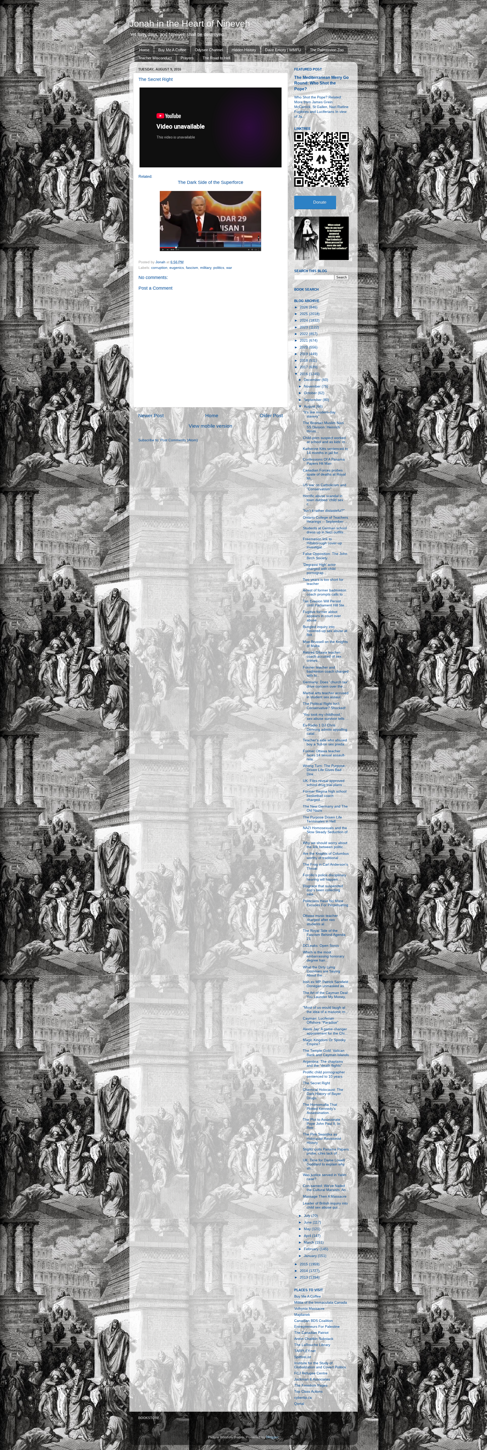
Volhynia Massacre (309, 1309)
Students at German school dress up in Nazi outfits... (325, 530)
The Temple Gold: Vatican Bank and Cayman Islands (326, 1053)
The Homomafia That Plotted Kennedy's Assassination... (320, 1109)
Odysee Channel (209, 50)
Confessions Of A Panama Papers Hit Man (324, 461)
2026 (304, 307)
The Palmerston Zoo (327, 50)
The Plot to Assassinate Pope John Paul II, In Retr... (321, 1124)
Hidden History (244, 50)
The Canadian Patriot (311, 1333)
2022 (304, 334)
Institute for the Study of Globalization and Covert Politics (320, 1365)
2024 (304, 320)
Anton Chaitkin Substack (313, 1339)
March (309, 1242)
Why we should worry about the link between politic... (325, 845)
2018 (304, 360)
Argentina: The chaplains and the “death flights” (323, 1064)
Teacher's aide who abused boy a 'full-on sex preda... (325, 742)
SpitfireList (302, 1357)
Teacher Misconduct (155, 58)
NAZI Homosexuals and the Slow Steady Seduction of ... (325, 832)
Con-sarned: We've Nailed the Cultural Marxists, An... (326, 1188)
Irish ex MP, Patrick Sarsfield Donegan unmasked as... (325, 984)
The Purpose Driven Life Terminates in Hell (322, 819)
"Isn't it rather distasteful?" (324, 511)
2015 (304, 1264)
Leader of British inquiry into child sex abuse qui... (325, 1205)
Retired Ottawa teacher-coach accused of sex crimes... (322, 656)
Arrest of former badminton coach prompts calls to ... (325, 592)
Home (144, 50)
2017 (304, 367)
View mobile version (210, 426)
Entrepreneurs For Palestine (317, 1327)
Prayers (187, 58)
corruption (159, 268)
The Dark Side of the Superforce (210, 182)
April (308, 1236)
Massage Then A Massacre (324, 1196)
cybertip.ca (303, 1398)
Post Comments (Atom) (179, 440)
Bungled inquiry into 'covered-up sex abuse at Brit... (325, 631)
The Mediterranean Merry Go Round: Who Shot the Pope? (321, 83)
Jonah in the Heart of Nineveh (189, 23)
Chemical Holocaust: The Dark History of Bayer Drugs (323, 1094)
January (311, 1256)
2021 (304, 340)
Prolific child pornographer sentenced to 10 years (324, 1074)
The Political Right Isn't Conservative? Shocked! (324, 706)
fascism (192, 268)
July (307, 1216)
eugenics (176, 268)
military (205, 268)
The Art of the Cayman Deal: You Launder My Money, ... (326, 997)
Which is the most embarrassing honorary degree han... (323, 956)
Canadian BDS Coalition (313, 1321)
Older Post (271, 415)
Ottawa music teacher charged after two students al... (320, 920)
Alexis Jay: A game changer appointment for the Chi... (325, 1031)
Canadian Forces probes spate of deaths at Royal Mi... (324, 474)
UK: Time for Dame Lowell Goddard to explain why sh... (324, 1164)
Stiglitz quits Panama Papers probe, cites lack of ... (326, 1151)
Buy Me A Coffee (172, 50)
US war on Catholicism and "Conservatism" (324, 487)
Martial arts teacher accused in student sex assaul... (326, 695)
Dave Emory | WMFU (283, 50)
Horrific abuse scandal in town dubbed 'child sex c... (323, 500)
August (310, 406)
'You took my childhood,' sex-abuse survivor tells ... (326, 717)
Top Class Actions (308, 1391)
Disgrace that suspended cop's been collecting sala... (323, 890)
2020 (304, 347)
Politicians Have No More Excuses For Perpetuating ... (325, 905)
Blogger (272, 1437)
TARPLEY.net (305, 1351)
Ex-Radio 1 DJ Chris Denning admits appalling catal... (325, 729)
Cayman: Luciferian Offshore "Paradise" (320, 1020)
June (308, 1222)
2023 (304, 327)
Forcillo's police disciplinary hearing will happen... (324, 877)
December (313, 380)
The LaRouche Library (312, 1345)
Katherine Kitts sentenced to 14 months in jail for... (325, 451)
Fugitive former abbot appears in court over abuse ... (322, 616)
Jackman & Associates (312, 1379)
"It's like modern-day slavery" (319, 414)
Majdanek (302, 1315)
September (313, 400)
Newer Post (151, 415)
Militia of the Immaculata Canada (320, 1302)
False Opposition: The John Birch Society (325, 556)
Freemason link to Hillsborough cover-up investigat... (322, 543)
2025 (304, 314)
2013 (304, 1277)
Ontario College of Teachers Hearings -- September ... (325, 519)
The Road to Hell (216, 58)
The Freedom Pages (310, 1385)
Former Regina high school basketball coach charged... (324, 795)
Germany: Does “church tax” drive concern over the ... (326, 684)
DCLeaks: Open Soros (321, 946)
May (308, 1229)
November (313, 386)
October (311, 393)
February (312, 1249)
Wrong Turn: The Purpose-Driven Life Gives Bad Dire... (324, 770)
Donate (319, 202)
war (229, 268)
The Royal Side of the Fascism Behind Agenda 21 (324, 935)
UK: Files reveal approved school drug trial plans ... (324, 783)
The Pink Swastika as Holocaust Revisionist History (322, 1138)
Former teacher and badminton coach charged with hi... (326, 671)
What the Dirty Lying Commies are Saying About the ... (321, 971)
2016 (304, 374)
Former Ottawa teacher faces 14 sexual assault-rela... (324, 755)
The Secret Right (316, 1083)
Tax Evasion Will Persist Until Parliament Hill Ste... (325, 603)
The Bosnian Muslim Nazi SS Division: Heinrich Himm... (323, 427)
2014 (304, 1271)
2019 (304, 354)
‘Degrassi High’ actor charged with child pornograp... (319, 569)
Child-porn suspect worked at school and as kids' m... (325, 440)
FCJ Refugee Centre (310, 1373)
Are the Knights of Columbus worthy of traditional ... (326, 856)
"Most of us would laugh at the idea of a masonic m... (325, 1010)
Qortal (299, 1404)
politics (218, 268)
